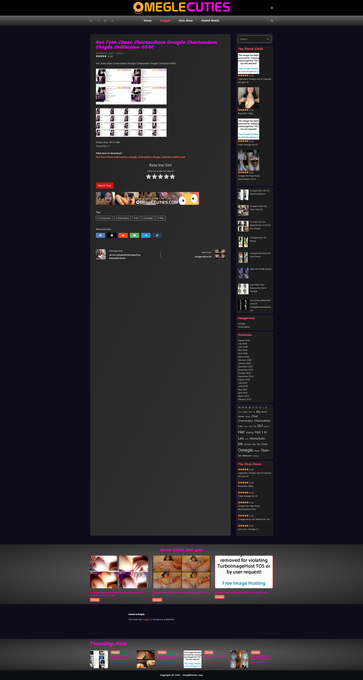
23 (260, 408)
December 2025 (245, 366)
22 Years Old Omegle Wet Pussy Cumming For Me (241, 592)
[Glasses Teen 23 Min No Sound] (192, 659)
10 (239, 407)
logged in (148, 619)
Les (241, 438)
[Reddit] (112, 20)
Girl (260, 426)
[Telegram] (98, 20)
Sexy (256, 450)
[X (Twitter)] (91, 20)
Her (241, 431)
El (255, 426)
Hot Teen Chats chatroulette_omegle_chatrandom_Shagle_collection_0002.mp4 (140, 157)
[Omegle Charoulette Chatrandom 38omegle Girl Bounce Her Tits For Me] (119, 572)
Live (246, 439)
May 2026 (242, 350)
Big (258, 411)
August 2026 (244, 340)
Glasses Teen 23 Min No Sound (215, 657)
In (265, 432)
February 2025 (245, 399)
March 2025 (243, 396)
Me (240, 444)
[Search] (272, 20)
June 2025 (243, 386)
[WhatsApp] (134, 235)
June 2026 (243, 347)
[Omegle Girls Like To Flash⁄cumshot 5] (99, 659)
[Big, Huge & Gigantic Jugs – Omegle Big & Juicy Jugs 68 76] (239, 659)
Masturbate (257, 438)
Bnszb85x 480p (245, 113)
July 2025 (242, 383)
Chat (254, 416)
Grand (266, 426)
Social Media (210, 20)
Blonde (241, 416)
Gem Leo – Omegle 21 (248, 529)
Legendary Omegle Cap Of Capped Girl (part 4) (254, 80)
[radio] (148, 177)
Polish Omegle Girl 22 (248, 144)
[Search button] (267, 39)
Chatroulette (122, 218)
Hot (136, 218)
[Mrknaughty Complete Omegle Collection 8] (146, 659)
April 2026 (242, 353)
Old (258, 444)
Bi (254, 412)
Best (250, 412)
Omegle (165, 20)
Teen (161, 218)
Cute (240, 426)
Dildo (251, 426)
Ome (264, 444)
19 (246, 407)
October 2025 (244, 373)
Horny (250, 432)
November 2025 (245, 370)
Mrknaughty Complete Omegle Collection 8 (168, 657)
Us (239, 455)
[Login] (272, 8)
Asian (240, 412)
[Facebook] (100, 235)
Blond (264, 412)
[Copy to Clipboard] (157, 235)
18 (243, 407)
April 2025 (242, 393)
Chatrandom (104, 218)
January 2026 (244, 363)
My (254, 444)
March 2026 (243, 357)
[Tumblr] (105, 20)
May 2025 (242, 389)
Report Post (104, 185)
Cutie (246, 426)
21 (253, 407)
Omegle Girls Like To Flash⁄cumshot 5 (120, 657)
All (266, 408)
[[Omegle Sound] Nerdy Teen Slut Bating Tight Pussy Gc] (181, 572)
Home (147, 20)
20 (249, 407)
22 (256, 408)
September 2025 (246, 376)
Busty (248, 417)
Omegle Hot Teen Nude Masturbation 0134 (249, 177)
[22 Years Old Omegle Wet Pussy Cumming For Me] (244, 572)
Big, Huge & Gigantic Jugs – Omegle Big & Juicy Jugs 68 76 (260, 659)
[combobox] (251, 39)
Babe (245, 412)
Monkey (247, 444)
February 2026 (245, 360)
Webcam (247, 455)
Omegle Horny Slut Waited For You (254, 519)
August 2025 (244, 379)
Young (255, 456)
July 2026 (242, 343)
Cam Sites (186, 20)
